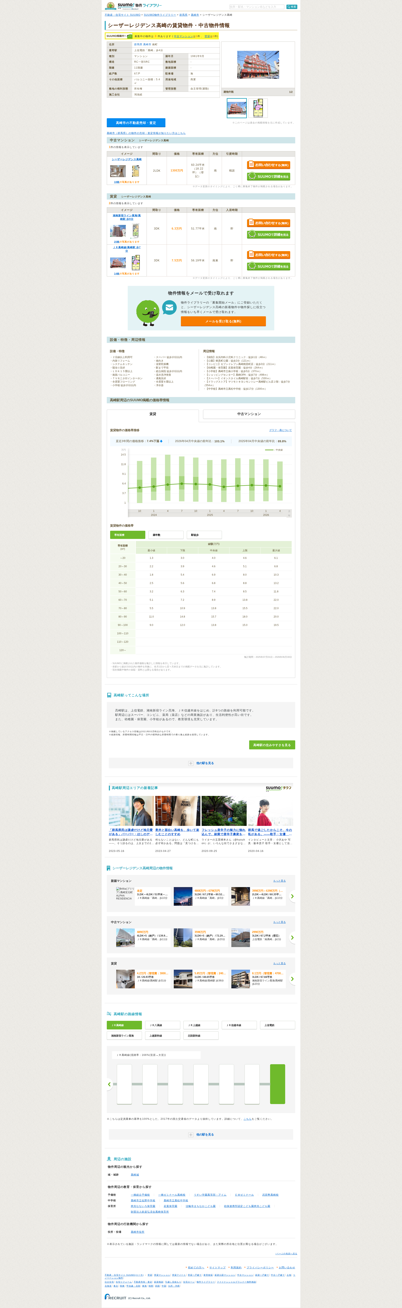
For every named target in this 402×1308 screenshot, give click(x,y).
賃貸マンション (162, 1275)
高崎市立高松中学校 (176, 1200)
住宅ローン (189, 1282)
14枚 (117, 273)
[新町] (226, 1084)
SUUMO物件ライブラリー (160, 14)
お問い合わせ (287, 1267)
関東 (122, 1286)
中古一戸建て (278, 1275)
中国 (164, 1286)
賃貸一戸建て (195, 1275)
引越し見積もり (173, 1282)
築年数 (156, 534)
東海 (144, 1286)
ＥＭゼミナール (244, 1194)
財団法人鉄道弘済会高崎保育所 (150, 1211)
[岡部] (150, 1084)
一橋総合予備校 (140, 1194)
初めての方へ (196, 1267)
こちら (248, 1118)
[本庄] (175, 1084)
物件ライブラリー (206, 1282)
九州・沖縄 (174, 1286)
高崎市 (195, 14)
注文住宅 (109, 1282)
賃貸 (207, 36)
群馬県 (183, 14)
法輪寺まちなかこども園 (201, 1206)
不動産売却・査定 (143, 1282)
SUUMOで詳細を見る (268, 176)
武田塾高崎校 (270, 1194)
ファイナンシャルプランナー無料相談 (236, 1282)
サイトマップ (217, 1267)
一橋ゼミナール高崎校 (172, 1194)
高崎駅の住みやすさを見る (272, 745)
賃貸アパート (179, 1275)
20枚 (117, 241)
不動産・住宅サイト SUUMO (122, 14)
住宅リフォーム (124, 1282)
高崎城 (135, 1174)
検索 (293, 6)
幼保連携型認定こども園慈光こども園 (247, 1206)
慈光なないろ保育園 (143, 1206)
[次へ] (292, 896)
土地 (289, 1275)
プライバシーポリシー (260, 1267)
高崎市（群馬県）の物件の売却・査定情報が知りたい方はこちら (146, 133)
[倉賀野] (252, 1084)
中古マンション (183, 36)
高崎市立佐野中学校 (143, 1200)
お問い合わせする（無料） (268, 165)
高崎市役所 (137, 1231)
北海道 (108, 1286)
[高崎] (277, 1084)
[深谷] (124, 1084)
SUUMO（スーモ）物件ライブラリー (133, 6)
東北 (115, 1286)
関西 (151, 1286)
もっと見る (279, 880)
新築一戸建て (262, 1275)
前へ (110, 1084)
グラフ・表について (280, 430)
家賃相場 (208, 1275)
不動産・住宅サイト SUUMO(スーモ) (124, 1275)
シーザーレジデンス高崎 (127, 159)
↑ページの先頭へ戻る (286, 1253)
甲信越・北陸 (133, 1286)
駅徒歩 (195, 534)
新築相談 (158, 1282)
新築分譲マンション (225, 1275)
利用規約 (236, 1267)
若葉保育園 (170, 1206)
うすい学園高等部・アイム (210, 1194)
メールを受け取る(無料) (223, 321)
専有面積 (119, 534)
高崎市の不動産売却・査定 (136, 123)
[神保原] (201, 1084)
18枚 (117, 182)
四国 (157, 1286)
